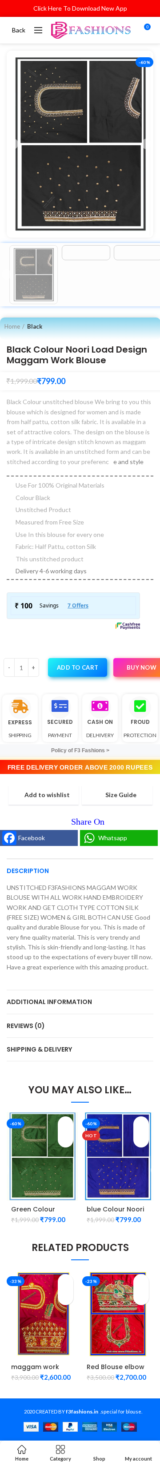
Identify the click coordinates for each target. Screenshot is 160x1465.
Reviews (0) (26, 1025)
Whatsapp (112, 838)
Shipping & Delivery (39, 1049)
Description (28, 870)
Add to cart (77, 667)
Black (34, 326)
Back (18, 30)
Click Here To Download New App (80, 8)
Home (12, 326)
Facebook (31, 838)
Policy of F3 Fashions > (80, 750)
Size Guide (120, 795)
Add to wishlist (47, 795)
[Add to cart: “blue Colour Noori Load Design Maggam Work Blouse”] (141, 1124)
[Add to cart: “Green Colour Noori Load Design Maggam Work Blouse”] (65, 1124)
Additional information (49, 1001)
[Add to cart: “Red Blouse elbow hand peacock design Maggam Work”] (141, 1282)
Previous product (133, 326)
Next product (151, 326)
